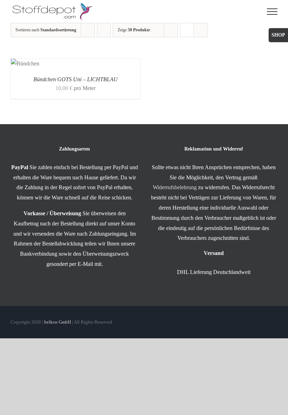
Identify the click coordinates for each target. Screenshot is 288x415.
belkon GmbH (57, 322)
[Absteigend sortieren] (104, 30)
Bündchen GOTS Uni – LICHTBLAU (75, 79)
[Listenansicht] (201, 30)
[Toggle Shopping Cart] (253, 11)
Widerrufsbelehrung (175, 187)
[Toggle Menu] (272, 11)
